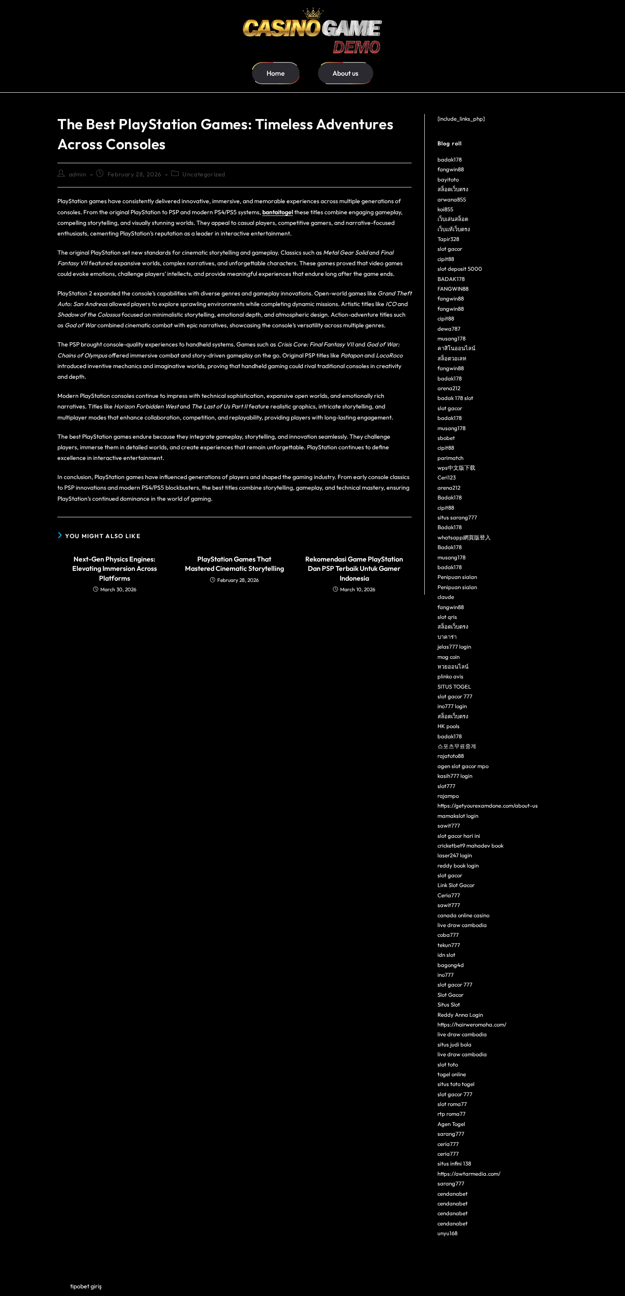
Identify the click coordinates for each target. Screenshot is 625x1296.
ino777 (446, 974)
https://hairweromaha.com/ (472, 1024)
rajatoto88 (451, 755)
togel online (452, 1074)
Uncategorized (203, 174)
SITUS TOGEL (454, 686)
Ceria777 (449, 895)
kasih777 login (455, 775)
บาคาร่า (447, 636)
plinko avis (450, 676)
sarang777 (451, 1133)
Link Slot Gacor (456, 885)
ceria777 (448, 1143)
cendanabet (453, 1193)
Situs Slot (449, 1004)
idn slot (446, 954)
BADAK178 (451, 278)
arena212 (449, 388)
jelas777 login (454, 646)
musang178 (452, 338)
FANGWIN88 (453, 288)
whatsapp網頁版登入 (464, 537)
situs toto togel (456, 1083)
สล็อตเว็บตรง (453, 189)
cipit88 (446, 258)
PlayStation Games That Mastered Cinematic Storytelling (234, 564)
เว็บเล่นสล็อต (453, 219)
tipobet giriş (86, 1286)
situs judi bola (455, 1044)
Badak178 (450, 497)
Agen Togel (451, 1123)
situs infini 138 (454, 1163)
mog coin (449, 656)
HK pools (449, 726)
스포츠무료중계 (457, 746)
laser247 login (455, 855)
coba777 (448, 934)
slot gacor (450, 248)
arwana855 (452, 199)
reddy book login (458, 865)
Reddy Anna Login (460, 1014)
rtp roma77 (452, 1113)
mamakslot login (458, 815)
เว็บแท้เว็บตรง (454, 229)
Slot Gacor (450, 994)
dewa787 (449, 328)
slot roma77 (452, 1103)
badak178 (450, 159)
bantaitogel (277, 212)
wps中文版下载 (456, 467)
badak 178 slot (455, 397)
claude (446, 596)
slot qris (447, 616)
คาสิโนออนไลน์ (456, 348)
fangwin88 (451, 169)
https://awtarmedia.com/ (469, 1173)
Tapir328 (448, 238)
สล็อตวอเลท (452, 358)
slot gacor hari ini (459, 835)
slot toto (448, 1064)
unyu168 (447, 1233)
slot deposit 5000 (460, 268)
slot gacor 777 (455, 696)
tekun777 (449, 945)
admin (78, 174)
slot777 (446, 786)
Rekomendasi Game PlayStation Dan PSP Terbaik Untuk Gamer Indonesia (354, 568)
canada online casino (463, 915)
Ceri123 (447, 477)
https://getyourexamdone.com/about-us (488, 805)
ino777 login (452, 706)
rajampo (448, 795)
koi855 (445, 209)
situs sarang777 (457, 517)
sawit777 (449, 825)
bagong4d (451, 964)
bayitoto (448, 179)
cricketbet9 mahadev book (470, 845)
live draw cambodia (462, 925)
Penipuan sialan (457, 576)
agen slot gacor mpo (463, 766)
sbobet (446, 437)
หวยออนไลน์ (453, 666)
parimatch (450, 457)
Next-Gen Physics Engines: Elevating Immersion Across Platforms (114, 568)
